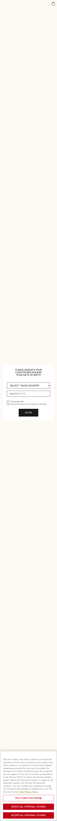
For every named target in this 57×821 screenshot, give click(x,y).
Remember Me (17, 401)
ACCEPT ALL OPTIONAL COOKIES (28, 815)
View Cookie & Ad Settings (28, 798)
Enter (28, 412)
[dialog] (28, 410)
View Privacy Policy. (28, 792)
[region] (28, 786)
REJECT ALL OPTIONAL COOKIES (28, 806)
